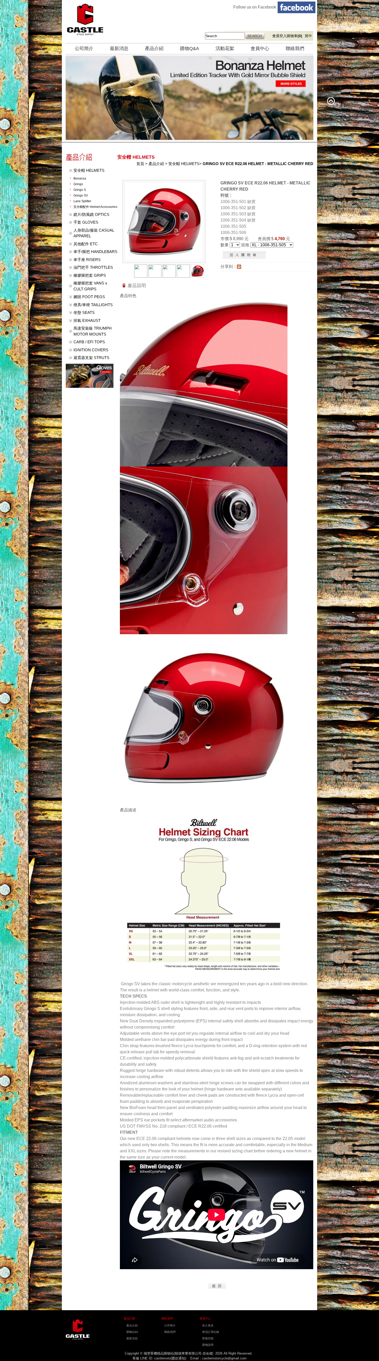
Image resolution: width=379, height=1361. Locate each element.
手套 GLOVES (85, 222)
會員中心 (260, 48)
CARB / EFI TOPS (89, 342)
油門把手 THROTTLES (93, 267)
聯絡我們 (295, 48)
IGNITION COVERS (90, 350)
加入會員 (207, 1325)
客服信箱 (207, 1338)
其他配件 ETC (85, 244)
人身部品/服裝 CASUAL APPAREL (93, 233)
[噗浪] (239, 267)
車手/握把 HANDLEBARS (95, 251)
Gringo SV (80, 195)
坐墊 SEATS (84, 312)
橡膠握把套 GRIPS (89, 275)
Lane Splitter (82, 201)
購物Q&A (189, 48)
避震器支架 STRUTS (91, 357)
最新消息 (119, 48)
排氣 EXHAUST (87, 320)
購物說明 (207, 1344)
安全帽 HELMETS (88, 170)
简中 (308, 36)
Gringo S (79, 190)
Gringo (78, 184)
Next (71, 97)
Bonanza (79, 178)
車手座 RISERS (87, 259)
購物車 (294, 36)
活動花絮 (225, 48)
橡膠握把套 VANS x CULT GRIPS (90, 286)
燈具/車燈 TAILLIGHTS (93, 305)
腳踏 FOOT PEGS (89, 297)
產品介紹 (154, 48)
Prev (58, 97)
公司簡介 (84, 48)
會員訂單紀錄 (210, 1331)
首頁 (140, 163)
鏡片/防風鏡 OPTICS (91, 214)
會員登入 (279, 36)
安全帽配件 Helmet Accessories (95, 207)
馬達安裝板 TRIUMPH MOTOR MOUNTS (92, 331)
